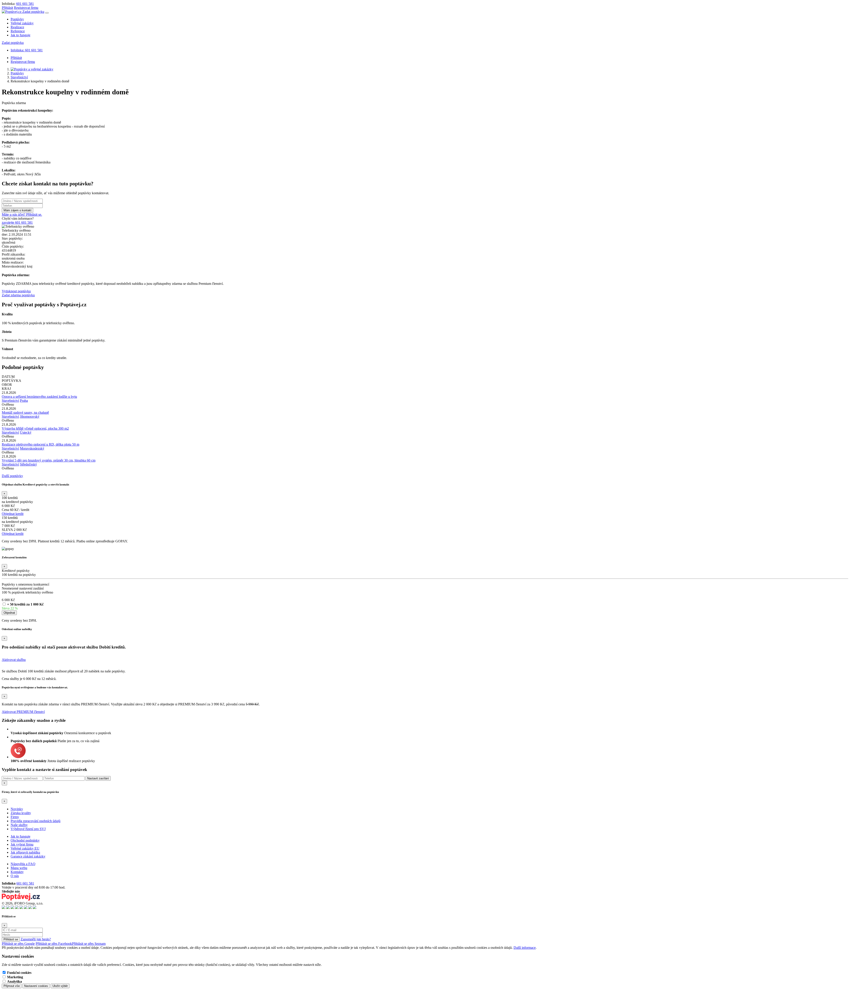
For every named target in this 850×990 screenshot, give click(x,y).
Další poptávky (12, 476)
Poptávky (17, 19)
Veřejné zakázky (22, 23)
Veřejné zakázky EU (25, 848)
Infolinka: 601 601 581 (27, 50)
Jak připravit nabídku (25, 852)
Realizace (17, 27)
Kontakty (17, 872)
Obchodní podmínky (25, 840)
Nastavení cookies (36, 986)
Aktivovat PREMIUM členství (23, 712)
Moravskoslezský (32, 448)
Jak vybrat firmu (22, 844)
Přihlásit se (11, 939)
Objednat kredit (12, 514)
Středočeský (28, 464)
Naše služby (19, 825)
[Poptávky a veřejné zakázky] (32, 69)
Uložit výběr (60, 986)
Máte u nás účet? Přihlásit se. (22, 214)
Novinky (17, 809)
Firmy (15, 817)
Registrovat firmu (26, 8)
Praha (24, 400)
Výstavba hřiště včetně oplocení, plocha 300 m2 (35, 428)
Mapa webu (19, 868)
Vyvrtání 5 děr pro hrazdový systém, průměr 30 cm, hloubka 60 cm (48, 460)
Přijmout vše (12, 986)
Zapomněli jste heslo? (36, 939)
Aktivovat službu (14, 660)
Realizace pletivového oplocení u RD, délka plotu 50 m (40, 444)
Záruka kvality (21, 813)
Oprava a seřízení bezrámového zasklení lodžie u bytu (39, 396)
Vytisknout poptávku (16, 291)
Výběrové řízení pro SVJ (28, 829)
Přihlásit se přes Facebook (54, 943)
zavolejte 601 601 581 (17, 222)
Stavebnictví (19, 77)
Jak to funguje (20, 35)
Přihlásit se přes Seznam (89, 943)
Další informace (525, 947)
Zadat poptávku (33, 12)
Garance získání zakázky (28, 856)
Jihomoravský (29, 416)
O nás (15, 876)
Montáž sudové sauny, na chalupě (25, 412)
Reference (18, 31)
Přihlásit (7, 8)
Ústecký (25, 432)
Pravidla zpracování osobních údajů (35, 821)
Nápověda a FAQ (23, 864)
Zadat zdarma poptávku (18, 295)
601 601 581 (25, 4)
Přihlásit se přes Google (18, 943)
